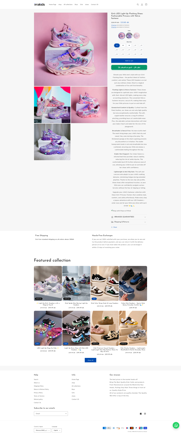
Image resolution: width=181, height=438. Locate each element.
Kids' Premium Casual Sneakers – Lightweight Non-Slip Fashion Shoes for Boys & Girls (104, 349)
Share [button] (115, 227)
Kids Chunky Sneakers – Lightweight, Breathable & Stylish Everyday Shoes (133, 349)
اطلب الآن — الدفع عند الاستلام (130, 67)
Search (36, 379)
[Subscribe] (66, 413)
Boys (73, 389)
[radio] (121, 35)
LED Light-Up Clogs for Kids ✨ (48, 348)
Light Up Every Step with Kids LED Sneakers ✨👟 (76, 349)
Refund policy (38, 399)
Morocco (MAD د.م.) (41, 430)
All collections (76, 386)
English (56, 430)
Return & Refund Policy (41, 389)
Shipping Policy (39, 386)
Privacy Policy (38, 392)
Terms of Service (39, 396)
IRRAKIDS (134, 431)
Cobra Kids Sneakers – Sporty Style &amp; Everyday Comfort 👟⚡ (133, 304)
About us (37, 383)
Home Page (75, 379)
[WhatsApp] (176, 425)
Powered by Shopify (142, 431)
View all (90, 360)
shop (73, 383)
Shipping (113, 25)
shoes (73, 396)
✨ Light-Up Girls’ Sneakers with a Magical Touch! (48, 304)
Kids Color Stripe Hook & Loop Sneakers (104, 303)
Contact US (75, 399)
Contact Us (37, 402)
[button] (138, 4)
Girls (73, 392)
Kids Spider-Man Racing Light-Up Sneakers (76, 304)
